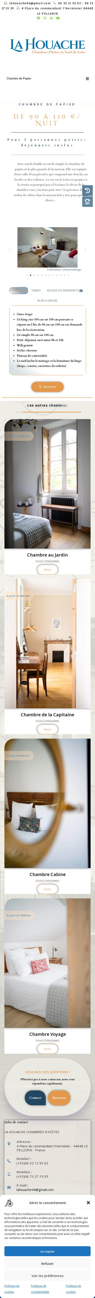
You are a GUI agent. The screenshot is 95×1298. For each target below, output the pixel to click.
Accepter (47, 1251)
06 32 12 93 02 (69, 3)
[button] (88, 1202)
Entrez (47, 569)
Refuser (47, 1263)
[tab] (18, 290)
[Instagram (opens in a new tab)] (45, 18)
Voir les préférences (48, 1275)
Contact (35, 1098)
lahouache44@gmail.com (30, 3)
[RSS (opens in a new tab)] (51, 18)
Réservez (49, 387)
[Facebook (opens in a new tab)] (38, 18)
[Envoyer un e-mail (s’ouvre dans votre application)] (57, 18)
